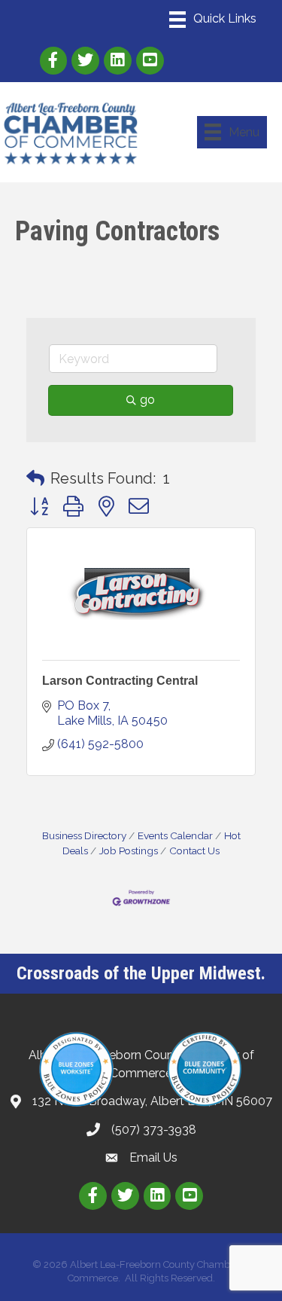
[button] (35, 478)
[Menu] (213, 19)
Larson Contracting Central (120, 680)
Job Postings (128, 850)
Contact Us (194, 850)
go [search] (147, 399)
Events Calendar (175, 835)
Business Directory (84, 835)
